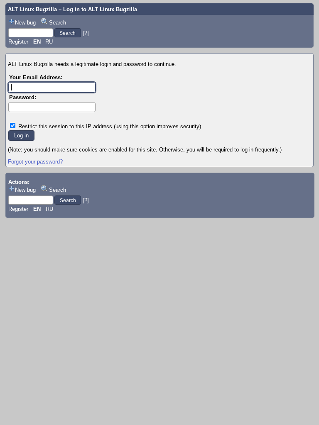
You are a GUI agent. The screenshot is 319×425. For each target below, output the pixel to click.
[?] (86, 33)
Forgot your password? (35, 162)
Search (57, 23)
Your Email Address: (35, 77)
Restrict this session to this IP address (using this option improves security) (109, 126)
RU (49, 42)
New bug (25, 23)
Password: (22, 97)
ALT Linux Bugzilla (32, 9)
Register (18, 42)
